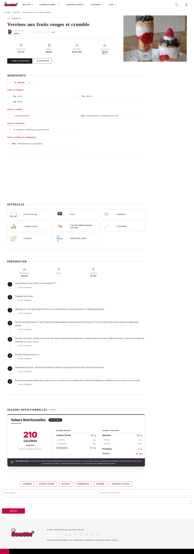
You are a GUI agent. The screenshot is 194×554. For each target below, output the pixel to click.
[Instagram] (76, 534)
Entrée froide (47, 484)
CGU (70, 540)
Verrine (100, 484)
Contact (115, 540)
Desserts (16, 12)
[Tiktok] (98, 534)
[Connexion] (186, 5)
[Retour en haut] (4, 551)
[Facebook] (66, 535)
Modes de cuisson (74, 4)
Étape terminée (25, 287)
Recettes (26, 4)
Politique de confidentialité (83, 540)
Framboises (83, 484)
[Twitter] (70, 534)
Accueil (7, 12)
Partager (44, 61)
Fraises (65, 484)
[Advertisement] (76, 178)
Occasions (96, 4)
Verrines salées (121, 484)
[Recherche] (176, 5)
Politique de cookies (102, 540)
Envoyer (13, 511)
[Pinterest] (81, 534)
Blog (111, 4)
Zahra (16, 33)
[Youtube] (92, 534)
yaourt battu (33, 341)
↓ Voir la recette (19, 61)
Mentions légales (61, 540)
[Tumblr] (87, 534)
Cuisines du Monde (47, 4)
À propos (50, 540)
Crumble (27, 484)
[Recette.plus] (12, 4)
